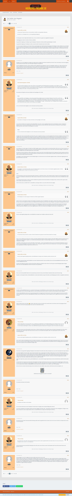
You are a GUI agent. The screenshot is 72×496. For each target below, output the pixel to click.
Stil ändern (67, 491)
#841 (68, 27)
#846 (68, 163)
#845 (68, 146)
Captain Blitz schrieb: (21, 30)
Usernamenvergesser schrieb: (23, 82)
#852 (68, 288)
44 (11, 23)
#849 (68, 229)
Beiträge (5, 72)
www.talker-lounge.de (19, 73)
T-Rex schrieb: (20, 321)
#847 (68, 191)
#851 (68, 270)
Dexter (9, 19)
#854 (68, 318)
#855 (68, 348)
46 (14, 23)
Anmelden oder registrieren (61, 1)
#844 (68, 114)
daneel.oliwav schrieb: (22, 167)
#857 (68, 397)
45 (12, 23)
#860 (68, 455)
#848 (68, 212)
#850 (68, 251)
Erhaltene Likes (6, 90)
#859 (68, 435)
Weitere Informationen (62, 494)
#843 (68, 79)
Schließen (67, 494)
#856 (68, 380)
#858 (68, 418)
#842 (68, 60)
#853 (68, 301)
